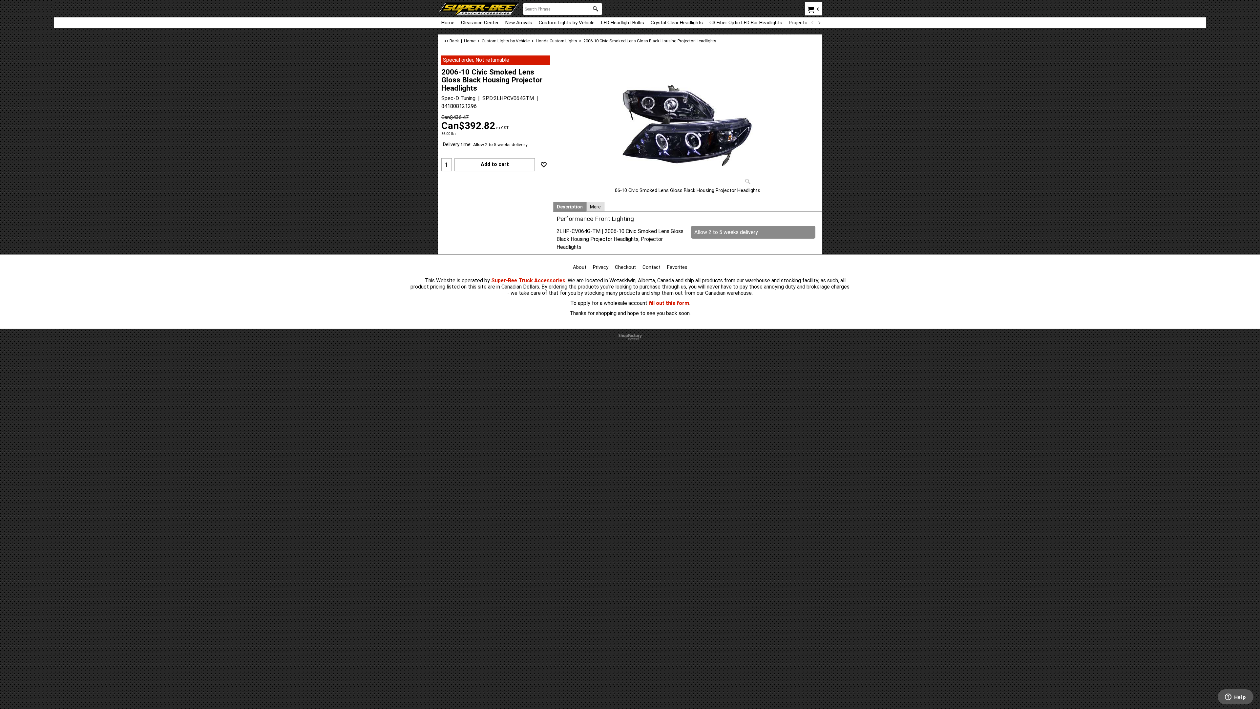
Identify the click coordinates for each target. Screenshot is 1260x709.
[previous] (812, 23)
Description (570, 206)
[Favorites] (543, 165)
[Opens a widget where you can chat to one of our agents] (1235, 697)
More (595, 206)
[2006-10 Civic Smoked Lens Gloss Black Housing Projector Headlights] (687, 121)
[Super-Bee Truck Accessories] (479, 8)
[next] (819, 23)
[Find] (595, 9)
